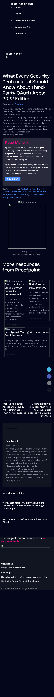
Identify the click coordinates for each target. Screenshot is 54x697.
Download (12, 179)
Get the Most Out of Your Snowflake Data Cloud (25, 521)
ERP (26, 194)
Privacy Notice (37, 167)
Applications (26, 189)
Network (33, 194)
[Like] (5, 380)
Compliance (16, 192)
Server (18, 197)
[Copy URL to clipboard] (49, 390)
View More (12, 325)
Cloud (35, 189)
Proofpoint (19, 104)
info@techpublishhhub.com (13, 568)
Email (10, 194)
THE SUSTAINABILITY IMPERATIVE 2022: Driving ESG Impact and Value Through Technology (24, 506)
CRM (24, 192)
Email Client (19, 194)
